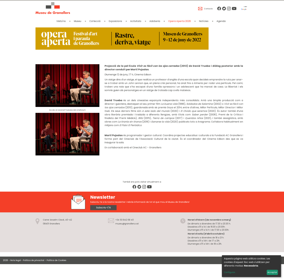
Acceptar (272, 272)
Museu (77, 21)
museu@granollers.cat (127, 223)
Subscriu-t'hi (103, 207)
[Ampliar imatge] (122, 49)
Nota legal (15, 260)
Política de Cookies (56, 260)
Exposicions (115, 21)
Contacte (208, 8)
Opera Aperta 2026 (179, 21)
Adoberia (154, 21)
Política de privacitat (33, 260)
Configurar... (230, 272)
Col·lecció (95, 21)
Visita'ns (61, 21)
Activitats (135, 21)
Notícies (203, 21)
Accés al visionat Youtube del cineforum (67, 110)
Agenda (221, 21)
